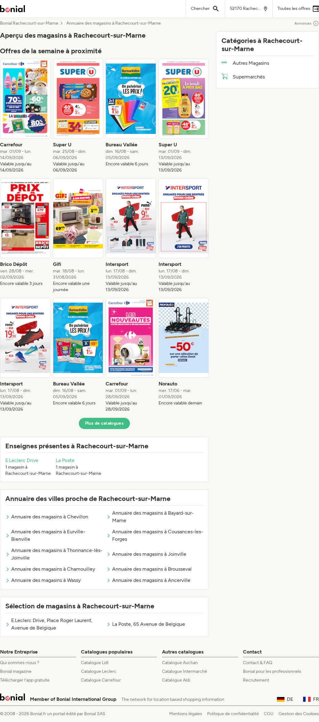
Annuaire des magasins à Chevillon (49, 517)
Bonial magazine (15, 671)
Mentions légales (185, 713)
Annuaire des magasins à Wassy (46, 580)
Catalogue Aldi (176, 680)
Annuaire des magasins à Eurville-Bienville (48, 535)
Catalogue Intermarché (184, 671)
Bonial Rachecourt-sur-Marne (29, 23)
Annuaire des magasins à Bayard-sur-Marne (153, 516)
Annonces (303, 23)
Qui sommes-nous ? (19, 662)
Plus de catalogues (104, 423)
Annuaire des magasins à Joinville (149, 554)
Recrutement (256, 680)
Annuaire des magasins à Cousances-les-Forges (157, 535)
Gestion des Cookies (299, 713)
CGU (269, 713)
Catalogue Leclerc (99, 671)
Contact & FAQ (257, 662)
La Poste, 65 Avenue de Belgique (148, 624)
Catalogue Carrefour (101, 680)
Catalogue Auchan (180, 662)
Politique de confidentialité (233, 713)
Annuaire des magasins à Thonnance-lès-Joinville (56, 554)
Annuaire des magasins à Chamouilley (53, 569)
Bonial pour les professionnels (272, 671)
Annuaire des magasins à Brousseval (152, 569)
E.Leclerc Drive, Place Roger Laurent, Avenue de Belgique (52, 624)
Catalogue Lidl (94, 662)
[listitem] (25, 116)
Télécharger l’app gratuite (25, 680)
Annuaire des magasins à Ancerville (151, 580)
